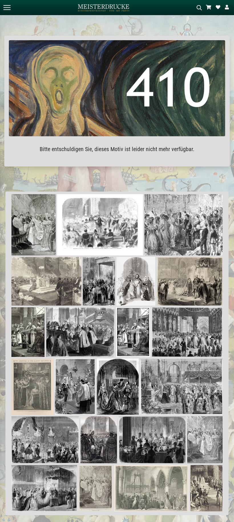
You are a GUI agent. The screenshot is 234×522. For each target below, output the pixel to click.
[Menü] (7, 7)
